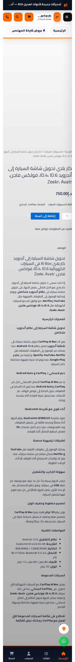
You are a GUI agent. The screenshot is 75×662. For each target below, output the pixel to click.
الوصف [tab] (61, 247)
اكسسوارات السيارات (53, 151)
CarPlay (32, 204)
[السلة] (29, 17)
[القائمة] (67, 17)
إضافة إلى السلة (45, 216)
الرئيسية (59, 30)
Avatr (50, 274)
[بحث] (18, 17)
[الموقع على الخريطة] (64, 629)
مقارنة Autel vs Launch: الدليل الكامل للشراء (34, 2)
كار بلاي (23, 204)
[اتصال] (7, 17)
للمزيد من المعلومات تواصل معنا (53, 228)
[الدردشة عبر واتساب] (64, 641)
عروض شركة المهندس (27, 30)
